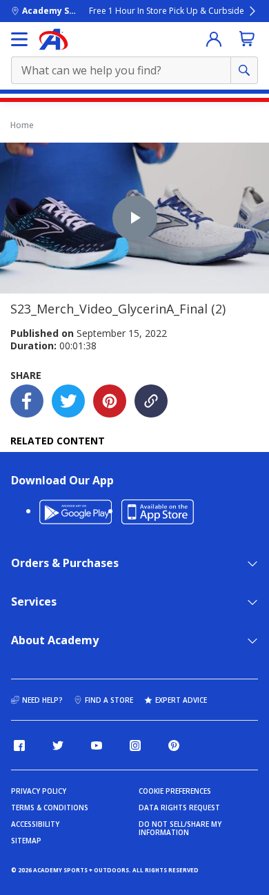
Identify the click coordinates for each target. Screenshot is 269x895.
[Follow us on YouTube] (96, 745)
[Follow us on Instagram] (135, 745)
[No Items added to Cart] (247, 39)
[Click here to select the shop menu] (19, 39)
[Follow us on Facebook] (19, 745)
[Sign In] (214, 39)
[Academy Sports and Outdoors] (53, 39)
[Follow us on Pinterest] (174, 745)
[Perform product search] (244, 70)
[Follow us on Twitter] (58, 745)
